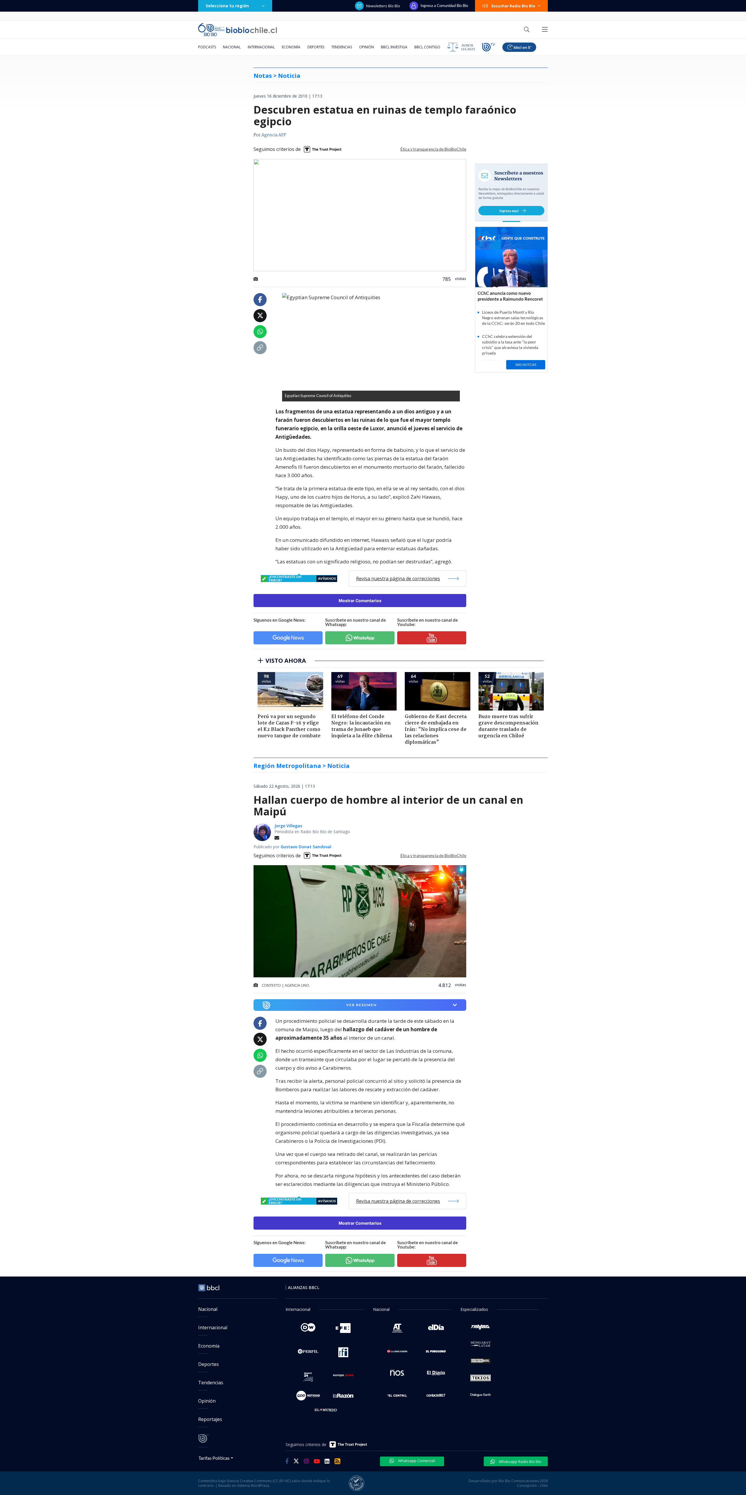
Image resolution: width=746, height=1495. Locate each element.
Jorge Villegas (288, 825)
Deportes (315, 47)
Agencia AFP (273, 135)
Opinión (366, 47)
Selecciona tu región (227, 5)
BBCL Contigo (427, 47)
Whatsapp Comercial (416, 1460)
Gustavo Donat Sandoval (306, 846)
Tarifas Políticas (214, 1458)
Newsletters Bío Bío (383, 5)
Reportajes (210, 1419)
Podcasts (207, 47)
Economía (291, 47)
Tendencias (341, 47)
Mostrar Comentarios (360, 600)
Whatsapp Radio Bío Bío (519, 1461)
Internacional (261, 47)
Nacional (232, 47)
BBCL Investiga (394, 47)
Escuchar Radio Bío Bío (513, 5)
